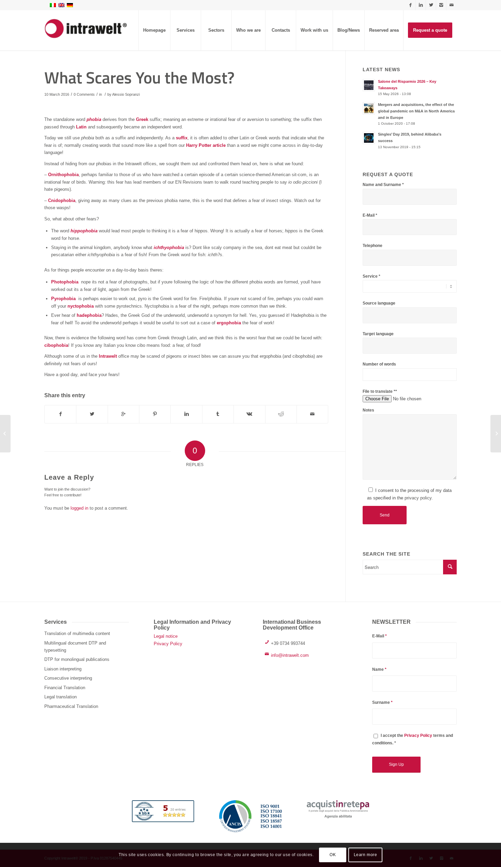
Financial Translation (64, 687)
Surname (382, 702)
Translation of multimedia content (77, 633)
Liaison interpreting (62, 668)
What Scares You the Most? (139, 77)
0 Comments (84, 94)
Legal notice (166, 636)
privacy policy (418, 497)
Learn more (365, 855)
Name (379, 669)
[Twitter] (431, 5)
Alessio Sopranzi (126, 94)
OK (333, 855)
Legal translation (60, 696)
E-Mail (379, 636)
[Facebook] (410, 5)
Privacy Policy (168, 643)
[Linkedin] (421, 5)
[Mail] (451, 5)
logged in (79, 508)
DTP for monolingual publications (76, 659)
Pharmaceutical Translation (71, 706)
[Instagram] (441, 5)
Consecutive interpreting (68, 678)
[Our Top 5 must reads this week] (5, 433)
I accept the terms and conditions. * (412, 739)
